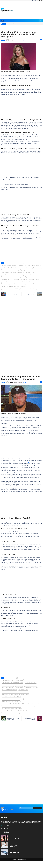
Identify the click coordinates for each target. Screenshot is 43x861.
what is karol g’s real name (34, 279)
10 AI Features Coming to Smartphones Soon (14, 23)
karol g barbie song (37, 267)
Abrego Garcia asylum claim (11, 677)
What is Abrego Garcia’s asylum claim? (32, 703)
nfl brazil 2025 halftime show (7, 277)
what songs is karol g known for (8, 281)
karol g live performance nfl (19, 272)
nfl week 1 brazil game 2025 (7, 279)
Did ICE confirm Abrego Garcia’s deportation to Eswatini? (12, 682)
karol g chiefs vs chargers (15, 270)
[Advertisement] (29, 11)
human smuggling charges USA (7, 687)
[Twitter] (39, 0)
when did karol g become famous (8, 284)
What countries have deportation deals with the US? (11, 696)
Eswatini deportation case (6, 684)
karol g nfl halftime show (30, 272)
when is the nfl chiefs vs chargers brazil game (24, 284)
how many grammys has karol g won (23, 265)
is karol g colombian (36, 265)
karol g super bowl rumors (28, 274)
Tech (10, 851)
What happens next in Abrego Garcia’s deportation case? (12, 703)
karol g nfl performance (6, 274)
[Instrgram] (41, 0)
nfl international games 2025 (20, 277)
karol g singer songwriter (17, 274)
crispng (11, 40)
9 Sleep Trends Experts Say (13, 846)
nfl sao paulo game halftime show (33, 277)
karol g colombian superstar (27, 270)
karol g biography (5, 270)
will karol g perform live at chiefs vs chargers (28, 288)
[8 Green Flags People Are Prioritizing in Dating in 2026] (4, 838)
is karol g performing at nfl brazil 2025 (9, 267)
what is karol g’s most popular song (20, 279)
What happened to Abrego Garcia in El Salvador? (11, 701)
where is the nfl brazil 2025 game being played (10, 286)
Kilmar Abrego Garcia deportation (31, 687)
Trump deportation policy (23, 689)
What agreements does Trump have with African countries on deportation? (15, 694)
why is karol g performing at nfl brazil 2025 (10, 288)
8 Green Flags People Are (15, 838)
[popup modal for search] (40, 20)
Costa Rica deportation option (7, 680)
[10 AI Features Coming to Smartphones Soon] (4, 852)
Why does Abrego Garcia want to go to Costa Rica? (11, 708)
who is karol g (23, 286)
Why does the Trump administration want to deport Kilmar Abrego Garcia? (15, 710)
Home (3, 26)
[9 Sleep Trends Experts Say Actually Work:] (4, 845)
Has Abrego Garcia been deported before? (21, 684)
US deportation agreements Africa (8, 691)
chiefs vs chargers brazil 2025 (23, 263)
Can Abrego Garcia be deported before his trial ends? (28, 677)
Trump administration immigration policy (9, 689)
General (8, 26)
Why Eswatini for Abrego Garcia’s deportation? (10, 713)
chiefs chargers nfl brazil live (11, 263)
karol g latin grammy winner (7, 272)
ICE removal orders (19, 687)
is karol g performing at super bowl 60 (25, 267)
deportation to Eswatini (19, 680)
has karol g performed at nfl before (8, 265)
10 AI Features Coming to (15, 853)
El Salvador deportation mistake (30, 682)
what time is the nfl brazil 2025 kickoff (23, 281)
